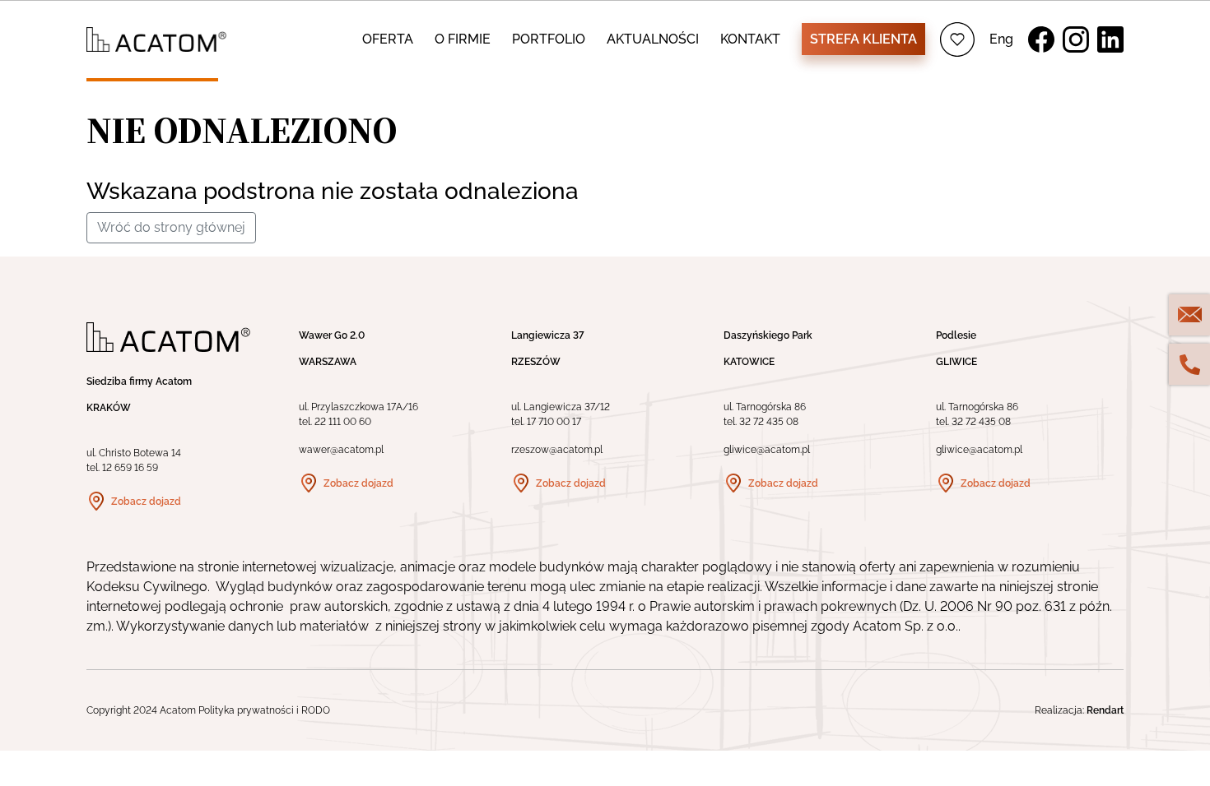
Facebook (1041, 39)
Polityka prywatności (246, 710)
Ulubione (957, 39)
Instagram (1076, 39)
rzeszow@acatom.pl (557, 449)
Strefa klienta (863, 39)
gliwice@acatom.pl (767, 449)
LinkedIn (1110, 39)
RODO (315, 710)
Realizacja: (1079, 710)
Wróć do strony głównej (171, 227)
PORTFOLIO (548, 39)
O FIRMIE (463, 39)
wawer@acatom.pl (341, 449)
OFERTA (387, 39)
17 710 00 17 (554, 422)
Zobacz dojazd (146, 501)
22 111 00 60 (342, 422)
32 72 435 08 (768, 422)
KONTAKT (750, 39)
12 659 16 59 (130, 468)
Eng (1001, 39)
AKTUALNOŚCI (653, 39)
